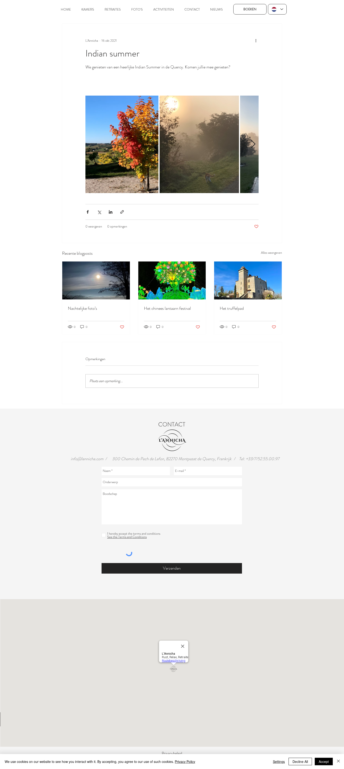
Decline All (300, 761)
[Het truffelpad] (248, 280)
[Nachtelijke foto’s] (96, 280)
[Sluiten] (338, 761)
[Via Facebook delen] (87, 212)
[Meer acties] (256, 40)
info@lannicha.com (87, 459)
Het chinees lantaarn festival (167, 308)
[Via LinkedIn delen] (110, 212)
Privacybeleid (172, 753)
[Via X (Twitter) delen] (99, 212)
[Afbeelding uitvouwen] (121, 144)
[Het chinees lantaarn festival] (172, 280)
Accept (324, 761)
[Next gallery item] (253, 144)
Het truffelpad (232, 308)
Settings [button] (279, 761)
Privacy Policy (185, 761)
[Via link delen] (122, 212)
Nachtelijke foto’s (82, 308)
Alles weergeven (271, 252)
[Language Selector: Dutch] (277, 9)
